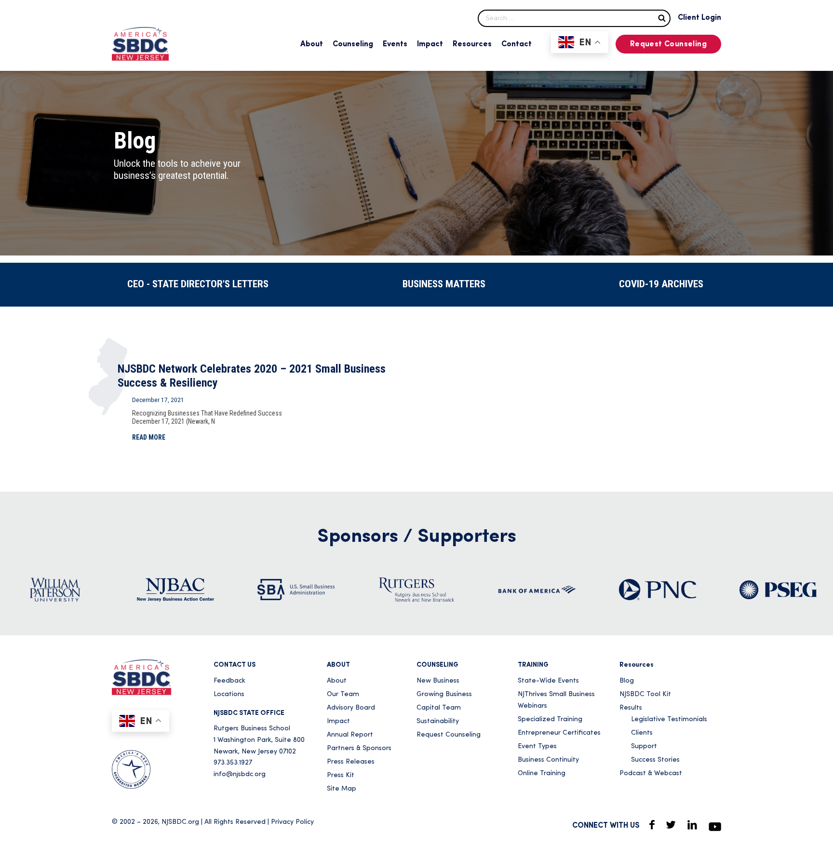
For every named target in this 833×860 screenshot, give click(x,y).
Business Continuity (548, 760)
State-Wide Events (548, 681)
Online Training (541, 773)
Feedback (229, 681)
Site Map (341, 789)
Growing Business (444, 694)
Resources (472, 44)
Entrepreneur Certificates (559, 733)
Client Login (699, 18)
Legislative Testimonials (669, 719)
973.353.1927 (233, 762)
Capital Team (438, 708)
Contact (516, 44)
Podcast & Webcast (650, 773)
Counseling (353, 44)
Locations (229, 694)
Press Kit (340, 775)
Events (395, 44)
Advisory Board (351, 708)
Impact (430, 44)
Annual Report (350, 735)
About (311, 44)
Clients (642, 733)
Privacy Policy (292, 822)
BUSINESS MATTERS (444, 284)
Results (630, 708)
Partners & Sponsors (359, 748)
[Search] (662, 18)
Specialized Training (550, 719)
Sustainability (437, 721)
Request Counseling (668, 44)
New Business (437, 681)
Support (644, 746)
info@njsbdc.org (240, 774)
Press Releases (351, 762)
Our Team (343, 694)
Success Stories (655, 760)
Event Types (537, 746)
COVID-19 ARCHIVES (661, 284)
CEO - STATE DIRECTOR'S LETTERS (198, 284)
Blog (626, 681)
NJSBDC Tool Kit (645, 694)
